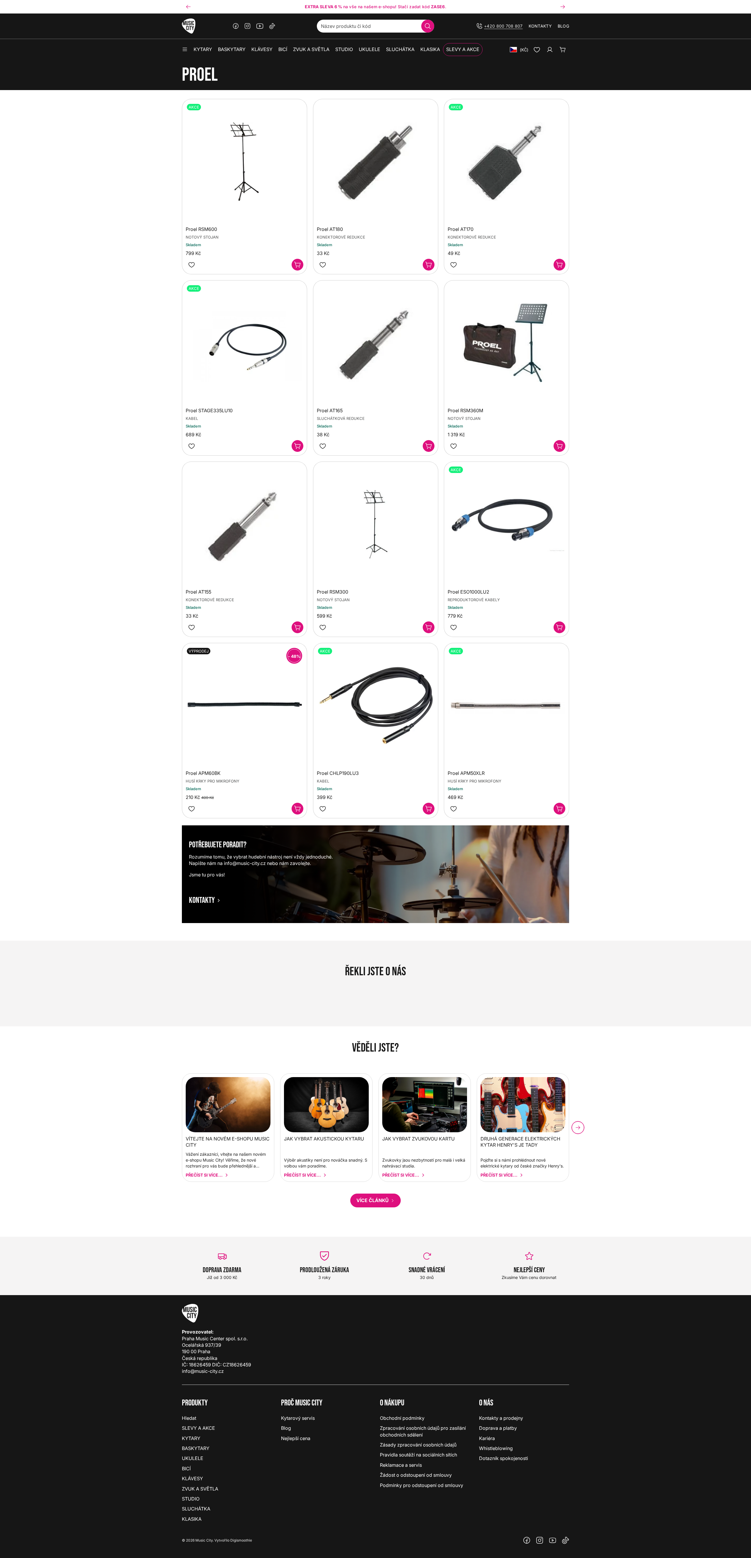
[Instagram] (248, 26)
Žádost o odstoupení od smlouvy (416, 1475)
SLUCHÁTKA (196, 1509)
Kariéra (487, 1438)
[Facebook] (236, 26)
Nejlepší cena (295, 1438)
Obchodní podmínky (402, 1418)
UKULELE (192, 1458)
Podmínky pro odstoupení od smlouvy (421, 1485)
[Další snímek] (562, 6)
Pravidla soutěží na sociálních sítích (418, 1455)
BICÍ (186, 1468)
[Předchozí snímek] (188, 6)
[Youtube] (259, 26)
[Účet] (549, 49)
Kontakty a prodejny (501, 1418)
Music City (204, 1540)
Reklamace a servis (401, 1465)
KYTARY (191, 1438)
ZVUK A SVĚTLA (200, 1489)
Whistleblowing (496, 1448)
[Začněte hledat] (427, 26)
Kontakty (540, 25)
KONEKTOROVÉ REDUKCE (341, 237)
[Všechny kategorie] (185, 49)
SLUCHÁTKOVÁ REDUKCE (341, 418)
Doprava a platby (498, 1428)
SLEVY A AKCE (198, 1428)
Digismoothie (241, 1540)
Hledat (189, 1418)
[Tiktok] (272, 26)
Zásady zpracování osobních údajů (418, 1445)
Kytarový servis (298, 1418)
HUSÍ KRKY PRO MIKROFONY (212, 781)
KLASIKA (192, 1519)
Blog (563, 25)
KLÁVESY (192, 1478)
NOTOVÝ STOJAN (202, 237)
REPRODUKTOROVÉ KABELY (474, 600)
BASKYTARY (195, 1448)
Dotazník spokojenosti (503, 1458)
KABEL (192, 418)
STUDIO (190, 1499)
